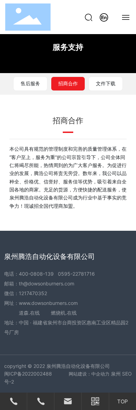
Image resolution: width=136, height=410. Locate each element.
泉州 (116, 374)
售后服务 (30, 83)
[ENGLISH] (104, 16)
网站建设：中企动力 (89, 374)
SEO (127, 374)
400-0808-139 (36, 274)
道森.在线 (29, 313)
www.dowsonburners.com (48, 303)
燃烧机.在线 (64, 313)
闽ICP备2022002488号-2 (28, 377)
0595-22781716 (76, 274)
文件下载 (105, 83)
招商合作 (68, 83)
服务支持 (68, 47)
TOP (122, 401)
